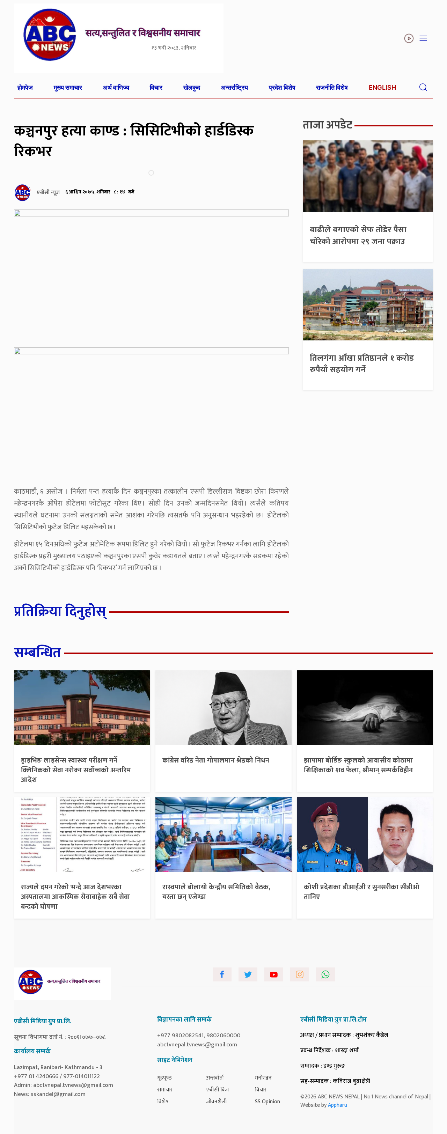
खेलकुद (191, 87)
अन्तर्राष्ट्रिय (234, 87)
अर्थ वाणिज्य (116, 87)
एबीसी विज (217, 1090)
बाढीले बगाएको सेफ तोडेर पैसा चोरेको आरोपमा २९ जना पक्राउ (358, 236)
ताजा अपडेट (327, 125)
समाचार (165, 1090)
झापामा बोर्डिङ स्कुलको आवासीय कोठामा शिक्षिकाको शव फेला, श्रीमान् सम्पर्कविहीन (358, 765)
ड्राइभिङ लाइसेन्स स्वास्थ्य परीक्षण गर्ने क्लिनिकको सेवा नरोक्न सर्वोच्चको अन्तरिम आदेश (76, 770)
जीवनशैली (216, 1101)
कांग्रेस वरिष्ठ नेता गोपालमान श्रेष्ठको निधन (215, 760)
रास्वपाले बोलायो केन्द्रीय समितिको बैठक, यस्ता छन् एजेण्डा (216, 892)
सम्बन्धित (37, 652)
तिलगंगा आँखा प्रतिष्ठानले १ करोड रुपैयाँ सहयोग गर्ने (362, 364)
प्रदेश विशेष (282, 87)
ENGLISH (382, 87)
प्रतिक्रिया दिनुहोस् (60, 611)
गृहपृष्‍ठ (164, 1078)
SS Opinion (267, 1101)
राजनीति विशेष (332, 87)
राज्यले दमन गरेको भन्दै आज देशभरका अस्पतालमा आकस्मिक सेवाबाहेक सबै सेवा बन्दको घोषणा (75, 897)
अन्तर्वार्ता (215, 1078)
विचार (156, 87)
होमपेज (25, 87)
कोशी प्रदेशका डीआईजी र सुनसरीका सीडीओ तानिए (361, 892)
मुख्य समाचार (68, 87)
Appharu (337, 1105)
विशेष (163, 1101)
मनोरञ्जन (263, 1078)
